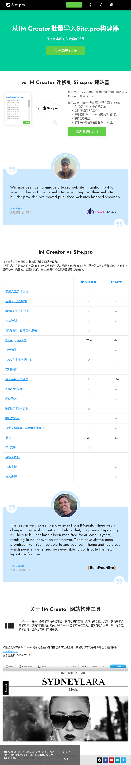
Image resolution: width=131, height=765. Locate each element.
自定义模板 (12, 457)
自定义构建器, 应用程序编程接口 (26, 428)
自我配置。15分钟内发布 (21, 331)
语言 (8, 438)
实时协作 (11, 369)
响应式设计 (12, 418)
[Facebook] (105, 760)
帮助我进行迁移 (65, 50)
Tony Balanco (17, 566)
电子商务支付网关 (16, 379)
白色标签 (11, 350)
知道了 (66, 752)
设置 (66, 758)
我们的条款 (9, 758)
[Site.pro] (99, 760)
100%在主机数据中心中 (20, 360)
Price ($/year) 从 (16, 340)
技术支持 (11, 467)
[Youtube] (111, 760)
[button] (74, 5)
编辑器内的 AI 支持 (17, 311)
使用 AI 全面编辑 (16, 301)
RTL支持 (10, 447)
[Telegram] (123, 760)
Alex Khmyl (16, 208)
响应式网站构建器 (16, 409)
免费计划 (11, 321)
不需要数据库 (14, 389)
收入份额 (11, 477)
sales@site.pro (10, 651)
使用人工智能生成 (16, 292)
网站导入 (11, 399)
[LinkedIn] (117, 760)
